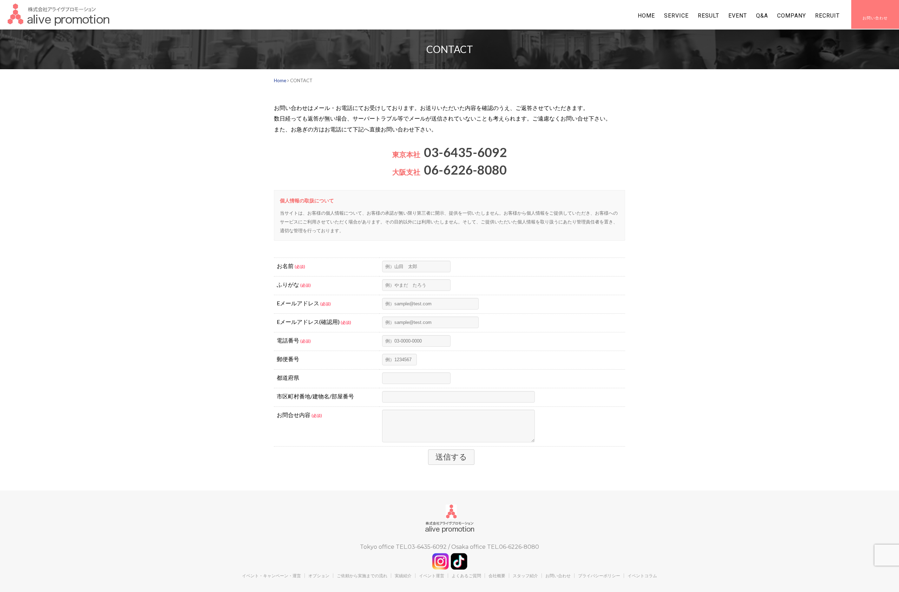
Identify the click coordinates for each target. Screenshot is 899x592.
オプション (318, 575)
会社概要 (496, 575)
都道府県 (288, 377)
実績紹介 (403, 575)
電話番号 (294, 340)
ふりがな (294, 284)
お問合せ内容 (299, 414)
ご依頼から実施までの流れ (362, 575)
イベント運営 (431, 575)
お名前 (291, 265)
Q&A (762, 15)
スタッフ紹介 (525, 575)
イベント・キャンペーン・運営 (271, 575)
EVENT (737, 15)
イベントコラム (642, 575)
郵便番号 (288, 359)
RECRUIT (827, 15)
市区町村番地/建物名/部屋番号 (315, 396)
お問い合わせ (558, 575)
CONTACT (875, 12)
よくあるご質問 (466, 575)
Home (280, 80)
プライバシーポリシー (599, 575)
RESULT (708, 15)
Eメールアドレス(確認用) (314, 321)
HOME (646, 15)
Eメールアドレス (304, 303)
